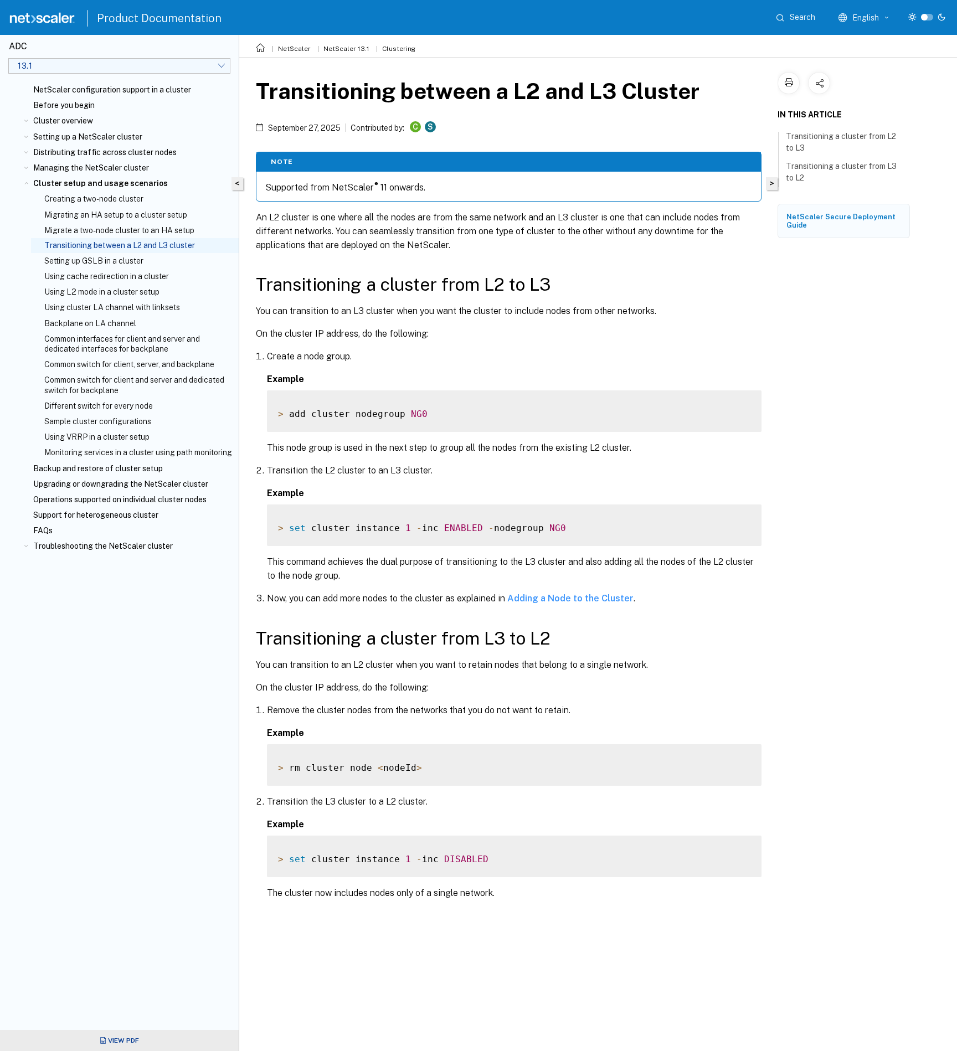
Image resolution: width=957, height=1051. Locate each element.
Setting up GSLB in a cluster (93, 260)
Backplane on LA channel (90, 323)
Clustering (398, 49)
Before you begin (64, 105)
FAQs (43, 530)
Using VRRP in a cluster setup (97, 436)
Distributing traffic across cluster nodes (105, 152)
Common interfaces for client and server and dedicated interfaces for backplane (122, 343)
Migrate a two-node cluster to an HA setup (119, 230)
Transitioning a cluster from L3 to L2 (841, 172)
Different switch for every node (98, 405)
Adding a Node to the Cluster (570, 598)
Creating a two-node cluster (93, 198)
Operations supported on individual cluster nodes (120, 499)
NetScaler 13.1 (346, 49)
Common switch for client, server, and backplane (129, 364)
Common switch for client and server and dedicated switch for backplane (134, 384)
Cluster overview (63, 120)
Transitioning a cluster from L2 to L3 (841, 142)
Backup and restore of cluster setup (98, 468)
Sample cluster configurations (97, 421)
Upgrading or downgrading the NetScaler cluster (120, 484)
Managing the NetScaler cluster (91, 167)
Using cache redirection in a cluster (106, 276)
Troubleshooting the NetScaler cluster (103, 546)
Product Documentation (159, 18)
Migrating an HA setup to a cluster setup (115, 214)
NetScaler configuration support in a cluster (112, 89)
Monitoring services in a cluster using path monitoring (138, 452)
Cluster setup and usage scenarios (100, 183)
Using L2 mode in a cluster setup (102, 291)
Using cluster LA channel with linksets (112, 307)
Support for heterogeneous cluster (95, 515)
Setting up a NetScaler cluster (87, 136)
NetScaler (294, 49)
